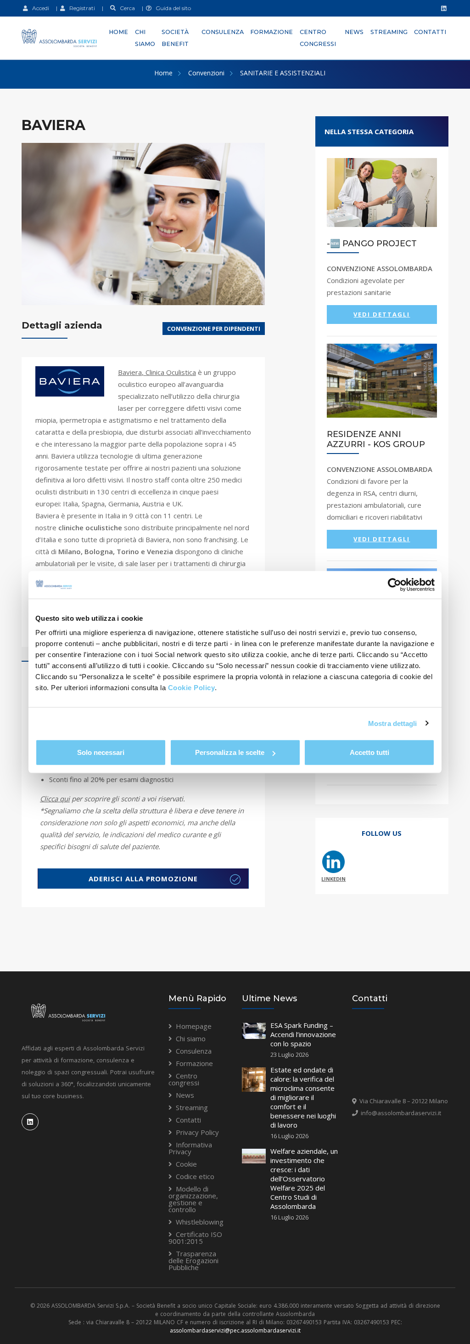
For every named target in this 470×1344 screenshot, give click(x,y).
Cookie (186, 1163)
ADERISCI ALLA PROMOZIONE (143, 878)
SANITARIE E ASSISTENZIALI (282, 72)
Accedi (38, 8)
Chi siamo (145, 37)
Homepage (194, 1026)
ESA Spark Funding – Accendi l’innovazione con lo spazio (303, 1034)
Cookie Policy (191, 688)
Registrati (80, 8)
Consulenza (222, 31)
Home (118, 31)
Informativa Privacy (190, 1148)
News (354, 31)
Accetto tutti (369, 752)
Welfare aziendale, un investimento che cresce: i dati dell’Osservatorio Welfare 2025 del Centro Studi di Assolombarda (304, 1178)
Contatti (430, 31)
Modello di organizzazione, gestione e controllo (193, 1199)
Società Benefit (175, 37)
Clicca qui (55, 798)
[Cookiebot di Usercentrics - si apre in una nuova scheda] (394, 584)
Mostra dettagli (392, 723)
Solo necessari (100, 752)
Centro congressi (318, 37)
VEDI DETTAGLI (381, 314)
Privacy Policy (197, 1132)
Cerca (125, 8)
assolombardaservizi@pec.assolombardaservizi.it (235, 1330)
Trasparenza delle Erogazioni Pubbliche (193, 1260)
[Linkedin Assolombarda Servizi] (442, 8)
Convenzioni (206, 72)
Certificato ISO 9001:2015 (195, 1238)
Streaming (389, 31)
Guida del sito (171, 8)
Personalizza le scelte (229, 752)
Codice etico (195, 1176)
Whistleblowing (200, 1221)
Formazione (271, 31)
